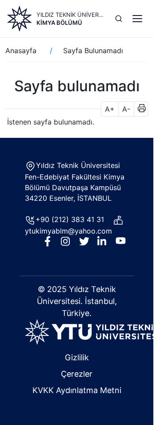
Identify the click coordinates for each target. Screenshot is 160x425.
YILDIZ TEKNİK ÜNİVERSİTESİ (70, 14)
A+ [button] (110, 109)
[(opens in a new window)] (92, 331)
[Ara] (119, 18)
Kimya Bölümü (59, 22)
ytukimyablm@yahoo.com (68, 230)
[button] (139, 109)
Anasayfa (20, 50)
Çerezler (76, 373)
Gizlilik (77, 357)
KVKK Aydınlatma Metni (76, 390)
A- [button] (126, 109)
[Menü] (137, 18)
